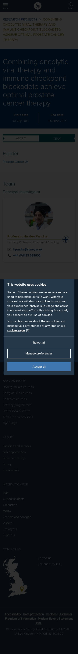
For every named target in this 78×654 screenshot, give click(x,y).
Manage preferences (39, 353)
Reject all (39, 342)
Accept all (39, 367)
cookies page (16, 330)
